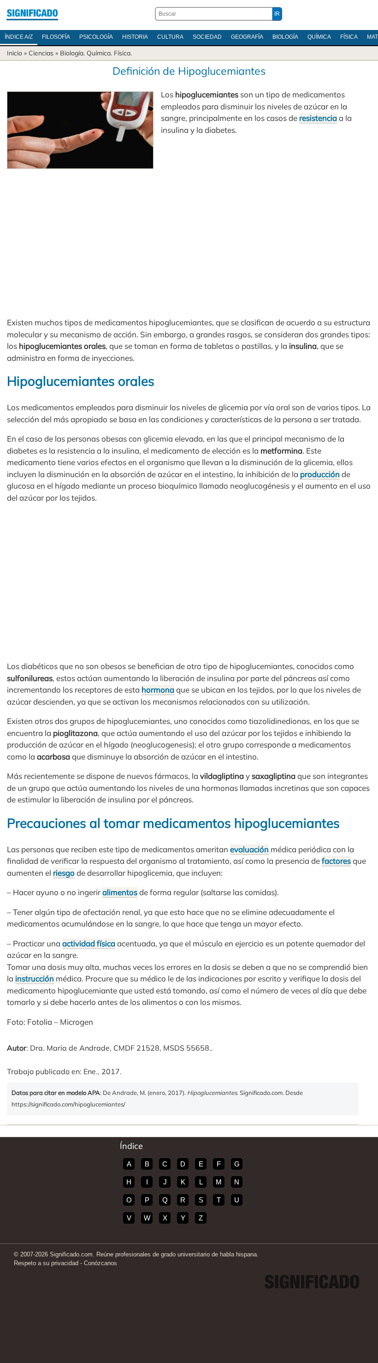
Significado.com (32, 13)
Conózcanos (100, 1263)
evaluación (249, 849)
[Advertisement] (189, 238)
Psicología (96, 37)
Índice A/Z (19, 37)
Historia (135, 37)
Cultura (170, 37)
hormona (158, 689)
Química (319, 37)
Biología (285, 37)
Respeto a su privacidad (46, 1263)
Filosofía (56, 37)
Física (349, 37)
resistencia (318, 118)
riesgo (64, 873)
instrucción (34, 978)
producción (320, 474)
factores (336, 861)
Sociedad (207, 37)
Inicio (14, 53)
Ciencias (41, 53)
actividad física (88, 943)
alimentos (119, 892)
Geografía (247, 37)
